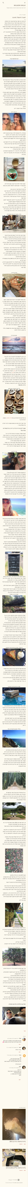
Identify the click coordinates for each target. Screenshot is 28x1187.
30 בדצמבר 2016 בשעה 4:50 (15, 1067)
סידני (11, 418)
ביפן (14, 370)
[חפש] (3, 2)
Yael (20, 1038)
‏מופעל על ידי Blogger (13, 1179)
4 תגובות (21, 1144)
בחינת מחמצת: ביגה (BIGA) (18, 1141)
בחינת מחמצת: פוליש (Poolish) (16, 1168)
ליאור (20, 1047)
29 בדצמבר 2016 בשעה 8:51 (12, 1038)
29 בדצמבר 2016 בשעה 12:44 (12, 1047)
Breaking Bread (20, 5)
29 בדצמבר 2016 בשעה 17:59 (12, 1055)
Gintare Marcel (8, 1182)
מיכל (20, 1055)
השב (20, 1044)
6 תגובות (21, 1170)
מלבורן (7, 418)
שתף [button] (25, 1031)
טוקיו (13, 372)
